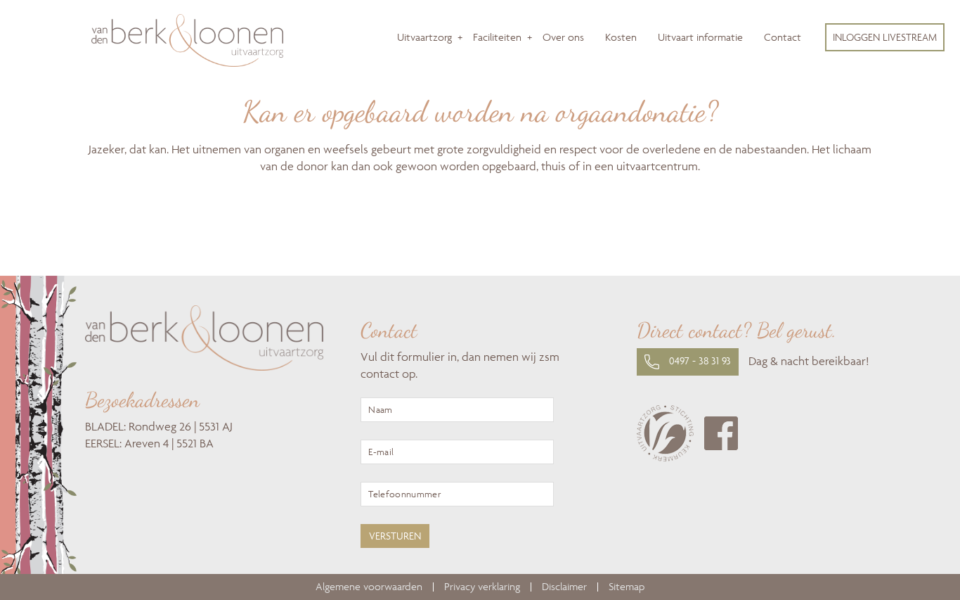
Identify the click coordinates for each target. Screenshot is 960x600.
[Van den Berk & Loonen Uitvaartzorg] (187, 63)
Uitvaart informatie (700, 37)
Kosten (621, 37)
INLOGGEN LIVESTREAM (885, 37)
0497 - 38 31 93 (698, 360)
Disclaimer (564, 587)
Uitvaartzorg (424, 37)
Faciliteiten (497, 37)
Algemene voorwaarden (369, 587)
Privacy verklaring (482, 587)
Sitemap (626, 587)
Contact (782, 37)
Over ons (563, 37)
